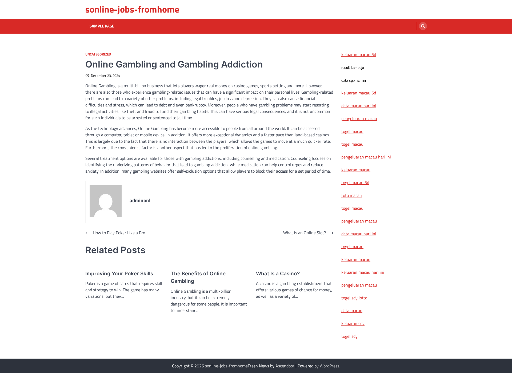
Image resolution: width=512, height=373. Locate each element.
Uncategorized (98, 54)
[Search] (423, 26)
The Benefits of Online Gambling (198, 277)
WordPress (329, 366)
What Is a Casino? (278, 274)
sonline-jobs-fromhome (132, 9)
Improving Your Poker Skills (119, 274)
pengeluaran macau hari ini (366, 157)
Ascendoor (284, 366)
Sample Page (102, 26)
